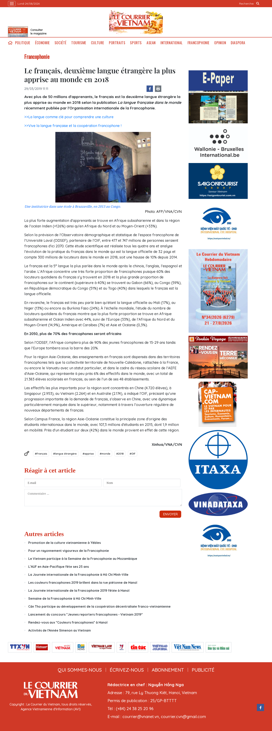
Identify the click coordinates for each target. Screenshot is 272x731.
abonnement (168, 670)
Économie (42, 42)
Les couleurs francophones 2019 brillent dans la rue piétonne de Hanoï (82, 583)
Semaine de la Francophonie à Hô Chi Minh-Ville (64, 598)
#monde (105, 453)
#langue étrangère (65, 453)
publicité (203, 670)
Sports (136, 42)
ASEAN (151, 42)
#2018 (120, 453)
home (10, 42)
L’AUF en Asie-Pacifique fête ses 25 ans (58, 567)
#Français (41, 453)
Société (61, 42)
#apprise (88, 453)
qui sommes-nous (80, 670)
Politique (22, 42)
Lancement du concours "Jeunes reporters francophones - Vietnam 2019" (85, 614)
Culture (97, 42)
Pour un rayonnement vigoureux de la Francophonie (68, 551)
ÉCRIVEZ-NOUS (127, 670)
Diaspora (238, 42)
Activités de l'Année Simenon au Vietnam (59, 630)
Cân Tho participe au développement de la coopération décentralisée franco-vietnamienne (99, 606)
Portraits (117, 42)
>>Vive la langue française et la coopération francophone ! (72, 125)
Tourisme (78, 42)
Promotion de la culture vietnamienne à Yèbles (64, 543)
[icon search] (258, 3)
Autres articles (44, 533)
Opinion (220, 42)
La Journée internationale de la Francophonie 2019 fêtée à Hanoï (78, 590)
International (171, 42)
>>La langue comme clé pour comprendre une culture (68, 117)
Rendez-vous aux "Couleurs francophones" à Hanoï (67, 622)
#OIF (132, 453)
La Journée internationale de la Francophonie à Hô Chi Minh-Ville (78, 575)
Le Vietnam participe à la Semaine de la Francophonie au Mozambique (82, 559)
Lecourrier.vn (136, 22)
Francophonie (198, 42)
